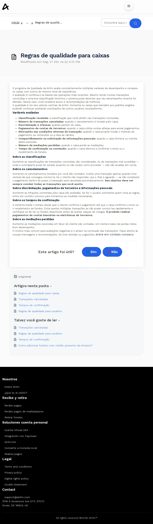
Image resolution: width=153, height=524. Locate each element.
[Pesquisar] (135, 23)
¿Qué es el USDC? (15, 392)
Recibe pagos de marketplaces (23, 411)
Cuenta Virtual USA (16, 430)
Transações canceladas (33, 299)
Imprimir (24, 276)
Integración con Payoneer (20, 436)
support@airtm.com (17, 497)
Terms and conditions (18, 466)
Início (15, 22)
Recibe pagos (12, 405)
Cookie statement (15, 484)
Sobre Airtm (11, 386)
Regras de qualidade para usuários (40, 311)
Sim (93, 252)
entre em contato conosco (114, 234)
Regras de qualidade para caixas (38, 293)
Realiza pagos (13, 453)
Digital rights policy (16, 478)
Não (114, 252)
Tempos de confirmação (33, 305)
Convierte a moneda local (20, 447)
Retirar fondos (13, 417)
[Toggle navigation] (128, 6)
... (27, 22)
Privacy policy (13, 472)
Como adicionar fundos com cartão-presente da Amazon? (55, 345)
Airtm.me (10, 441)
